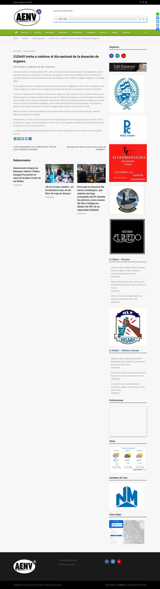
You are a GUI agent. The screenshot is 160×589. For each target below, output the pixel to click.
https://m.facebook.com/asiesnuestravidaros (140, 2)
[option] (27, 175)
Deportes (91, 32)
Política (37, 32)
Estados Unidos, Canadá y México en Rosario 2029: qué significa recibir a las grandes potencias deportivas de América (128, 270)
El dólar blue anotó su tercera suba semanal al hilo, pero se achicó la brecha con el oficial (128, 374)
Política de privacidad (67, 564)
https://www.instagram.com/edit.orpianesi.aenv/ (143, 2)
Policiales (49, 32)
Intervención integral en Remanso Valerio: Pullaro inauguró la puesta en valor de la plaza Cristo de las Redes (27, 175)
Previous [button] (15, 190)
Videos (115, 32)
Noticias (24, 32)
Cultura (103, 32)
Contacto (126, 32)
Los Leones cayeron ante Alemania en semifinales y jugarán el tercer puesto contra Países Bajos (128, 387)
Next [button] (104, 190)
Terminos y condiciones (68, 560)
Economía (77, 32)
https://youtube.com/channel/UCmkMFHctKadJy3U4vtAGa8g (146, 2)
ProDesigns (142, 585)
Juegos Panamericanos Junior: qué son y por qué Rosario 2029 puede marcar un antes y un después (128, 285)
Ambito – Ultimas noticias (125, 350)
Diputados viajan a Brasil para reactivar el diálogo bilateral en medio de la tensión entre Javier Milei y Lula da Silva (128, 361)
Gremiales (62, 32)
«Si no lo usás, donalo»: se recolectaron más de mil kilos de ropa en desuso (59, 190)
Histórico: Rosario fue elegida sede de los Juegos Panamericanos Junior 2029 (126, 297)
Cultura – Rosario (120, 259)
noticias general (29, 51)
